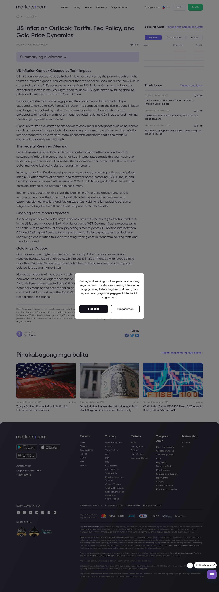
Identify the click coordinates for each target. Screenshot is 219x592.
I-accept (93, 308)
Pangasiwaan (125, 309)
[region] (109, 296)
